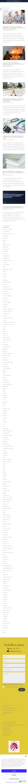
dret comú (5, 364)
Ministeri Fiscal (6, 486)
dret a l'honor (6, 360)
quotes (4, 554)
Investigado (5, 453)
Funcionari (5, 397)
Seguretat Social (6, 579)
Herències (5, 417)
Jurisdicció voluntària (7, 459)
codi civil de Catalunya (8, 289)
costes (4, 326)
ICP (3, 426)
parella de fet (6, 506)
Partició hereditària (7, 508)
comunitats (5, 298)
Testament (5, 605)
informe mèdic (6, 444)
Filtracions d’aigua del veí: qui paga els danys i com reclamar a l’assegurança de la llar (13, 172)
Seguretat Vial (6, 581)
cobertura (5, 284)
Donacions (5, 357)
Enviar (22, 690)
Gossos (4, 404)
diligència (5, 351)
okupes (4, 504)
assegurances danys (7, 260)
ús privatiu (5, 616)
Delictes (4, 342)
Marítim (4, 473)
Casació (4, 271)
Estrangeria (5, 380)
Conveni (4, 320)
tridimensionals (6, 612)
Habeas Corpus (6, 408)
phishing (5, 526)
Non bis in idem (6, 490)
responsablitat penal (7, 570)
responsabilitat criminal (8, 568)
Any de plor (5, 247)
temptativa (5, 599)
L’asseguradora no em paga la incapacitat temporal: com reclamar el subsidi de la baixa (13, 137)
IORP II (4, 457)
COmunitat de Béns (7, 295)
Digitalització (5, 349)
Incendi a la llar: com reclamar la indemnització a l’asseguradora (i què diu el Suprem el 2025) (14, 64)
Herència (5, 415)
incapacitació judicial (7, 430)
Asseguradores (6, 256)
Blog (4, 714)
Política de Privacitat (18, 782)
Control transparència (7, 318)
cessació (5, 276)
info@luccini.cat (15, 651)
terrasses (5, 601)
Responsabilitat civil (7, 712)
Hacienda (5, 413)
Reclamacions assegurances (9, 708)
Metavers (5, 484)
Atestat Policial (6, 264)
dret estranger (6, 366)
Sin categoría (6, 585)
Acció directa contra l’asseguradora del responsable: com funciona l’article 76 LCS (13, 207)
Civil (4, 278)
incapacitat (5, 437)
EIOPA (4, 373)
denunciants (5, 344)
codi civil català (6, 287)
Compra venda (6, 293)
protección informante (8, 552)
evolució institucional (7, 384)
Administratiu (6, 236)
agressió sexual (6, 244)
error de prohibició (7, 375)
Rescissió (5, 561)
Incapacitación (6, 433)
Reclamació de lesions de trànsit (10, 710)
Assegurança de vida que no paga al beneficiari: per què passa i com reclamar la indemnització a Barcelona (14, 28)
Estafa (4, 377)
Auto (4, 267)
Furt (4, 399)
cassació (5, 273)
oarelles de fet (6, 495)
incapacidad (5, 428)
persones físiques (7, 523)
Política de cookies (9, 782)
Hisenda (4, 422)
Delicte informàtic (7, 340)
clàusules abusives (7, 282)
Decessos (5, 335)
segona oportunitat (7, 577)
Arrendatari (5, 251)
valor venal (5, 625)
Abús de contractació (7, 229)
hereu (4, 419)
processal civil (6, 543)
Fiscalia (4, 393)
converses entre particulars (9, 322)
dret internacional (7, 368)
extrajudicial (5, 386)
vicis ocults (5, 627)
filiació (4, 391)
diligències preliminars (8, 353)
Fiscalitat (5, 395)
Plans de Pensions (7, 528)
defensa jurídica (6, 337)
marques (5, 475)
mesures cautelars (7, 481)
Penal (4, 512)
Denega (14, 775)
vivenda (4, 632)
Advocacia (5, 238)
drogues (4, 371)
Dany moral (5, 333)
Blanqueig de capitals (7, 269)
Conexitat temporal (7, 311)
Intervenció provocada (8, 448)
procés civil (5, 539)
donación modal (6, 355)
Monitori (5, 488)
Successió (5, 592)
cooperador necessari (8, 324)
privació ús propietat (7, 537)
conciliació (5, 300)
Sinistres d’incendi (7, 706)
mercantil (5, 479)
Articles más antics (7, 225)
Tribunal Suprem (6, 610)
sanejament (5, 574)
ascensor (5, 253)
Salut (4, 572)
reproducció (5, 559)
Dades (4, 329)
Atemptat (5, 262)
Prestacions (5, 535)
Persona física (6, 519)
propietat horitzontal (7, 548)
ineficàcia (5, 442)
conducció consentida (8, 309)
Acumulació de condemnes (9, 233)
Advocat (4, 240)
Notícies (4, 492)
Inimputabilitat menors (8, 446)
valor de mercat (6, 623)
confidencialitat (6, 313)
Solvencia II (5, 588)
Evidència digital (6, 382)
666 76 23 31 (14, 648)
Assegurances (6, 258)
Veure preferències (14, 779)
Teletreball (5, 597)
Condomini (5, 304)
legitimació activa (6, 461)
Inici (4, 703)
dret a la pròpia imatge (8, 362)
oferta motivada (6, 501)
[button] (26, 756)
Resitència (5, 563)
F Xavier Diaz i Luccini (9, 30)
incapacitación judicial (7, 435)
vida (4, 630)
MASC (4, 477)
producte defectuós (7, 546)
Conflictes (5, 315)
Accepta (14, 771)
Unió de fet (5, 614)
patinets (4, 510)
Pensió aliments (6, 515)
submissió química (7, 590)
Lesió (4, 464)
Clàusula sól (5, 280)
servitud (4, 583)
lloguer (4, 470)
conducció (5, 306)
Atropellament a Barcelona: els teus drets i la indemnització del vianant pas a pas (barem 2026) (13, 100)
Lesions (4, 466)
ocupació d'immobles (7, 499)
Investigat (5, 455)
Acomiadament (6, 231)
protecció (5, 550)
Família (4, 388)
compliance (5, 291)
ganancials (5, 402)
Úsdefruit (5, 619)
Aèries (4, 242)
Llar (3, 468)
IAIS (4, 424)
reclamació (5, 557)
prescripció (5, 532)
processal (5, 541)
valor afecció (5, 621)
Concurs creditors (7, 302)
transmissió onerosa (7, 608)
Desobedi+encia (6, 346)
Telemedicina (6, 594)
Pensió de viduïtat (7, 517)
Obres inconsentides (7, 497)
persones (5, 521)
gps (3, 406)
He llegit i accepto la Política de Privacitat (14, 687)
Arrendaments (6, 249)
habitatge (5, 411)
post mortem (6, 530)
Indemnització (6, 439)
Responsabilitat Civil (7, 566)
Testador (5, 603)
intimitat (4, 450)
